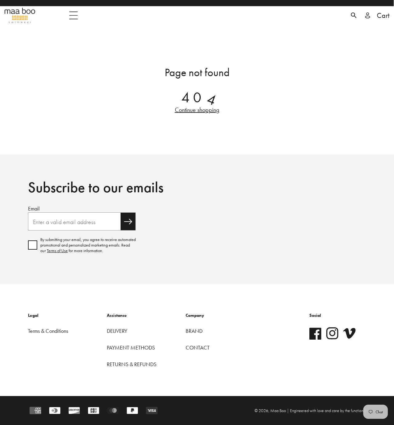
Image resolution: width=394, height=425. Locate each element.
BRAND (194, 330)
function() (358, 410)
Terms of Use (57, 250)
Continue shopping (197, 110)
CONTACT (198, 347)
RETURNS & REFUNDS (131, 364)
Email (34, 208)
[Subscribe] (128, 221)
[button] (354, 15)
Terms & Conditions (48, 330)
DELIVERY (117, 330)
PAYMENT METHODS (131, 347)
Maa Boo (278, 410)
